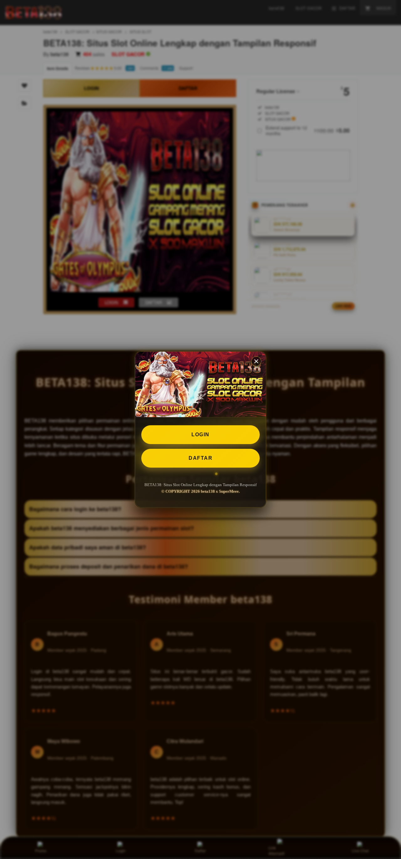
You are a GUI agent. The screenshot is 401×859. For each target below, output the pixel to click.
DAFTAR (200, 458)
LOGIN (200, 434)
